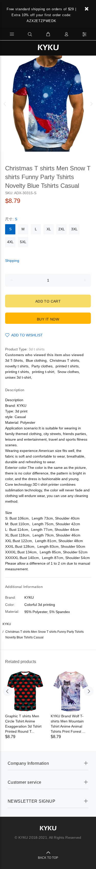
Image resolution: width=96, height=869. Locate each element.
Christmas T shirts (64, 360)
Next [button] (91, 104)
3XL (74, 229)
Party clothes (41, 366)
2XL (61, 229)
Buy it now (48, 319)
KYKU (7, 624)
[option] (48, 104)
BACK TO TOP (48, 858)
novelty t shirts (16, 366)
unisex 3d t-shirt (18, 377)
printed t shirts (67, 366)
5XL (23, 242)
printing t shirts (17, 372)
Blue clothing (36, 360)
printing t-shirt (43, 372)
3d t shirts (37, 349)
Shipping (12, 260)
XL (49, 229)
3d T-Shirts (14, 360)
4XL (10, 242)
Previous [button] (5, 104)
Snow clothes (68, 372)
